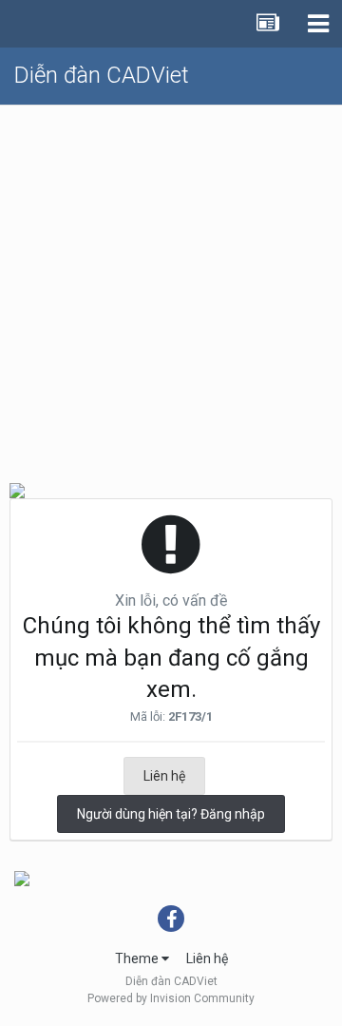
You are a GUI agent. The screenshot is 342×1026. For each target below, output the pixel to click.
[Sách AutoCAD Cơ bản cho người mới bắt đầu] (21, 877)
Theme (138, 958)
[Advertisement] (171, 286)
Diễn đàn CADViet (101, 75)
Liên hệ (164, 776)
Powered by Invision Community (171, 998)
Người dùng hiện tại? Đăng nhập (171, 814)
